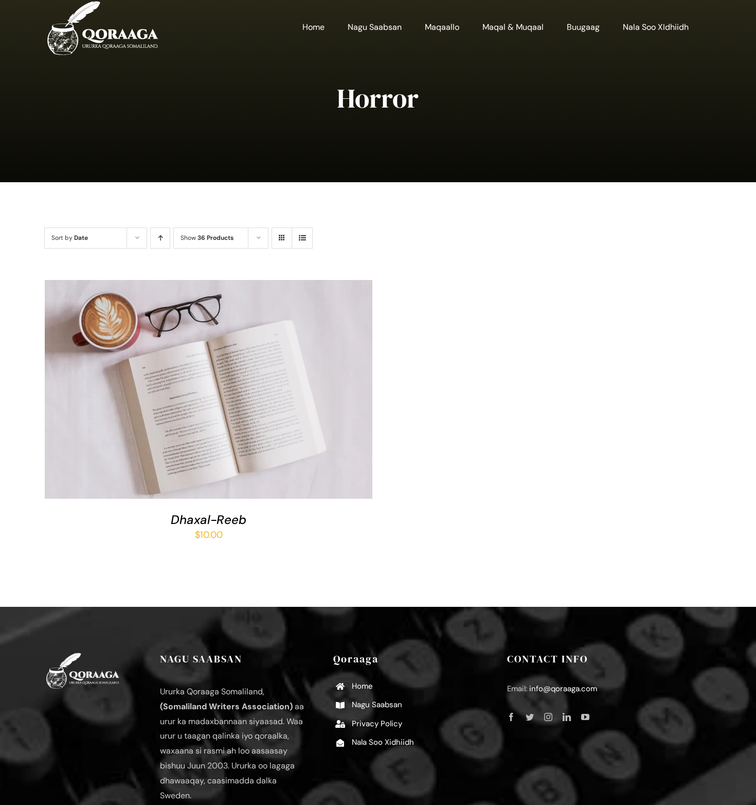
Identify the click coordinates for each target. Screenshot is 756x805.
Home (362, 686)
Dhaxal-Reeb (208, 520)
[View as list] (302, 238)
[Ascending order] (160, 238)
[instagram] (548, 717)
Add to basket (180, 392)
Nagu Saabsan (377, 704)
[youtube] (585, 717)
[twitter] (530, 717)
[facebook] (511, 717)
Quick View (243, 392)
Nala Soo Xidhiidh (383, 742)
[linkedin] (567, 717)
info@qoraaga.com (563, 689)
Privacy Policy (377, 724)
